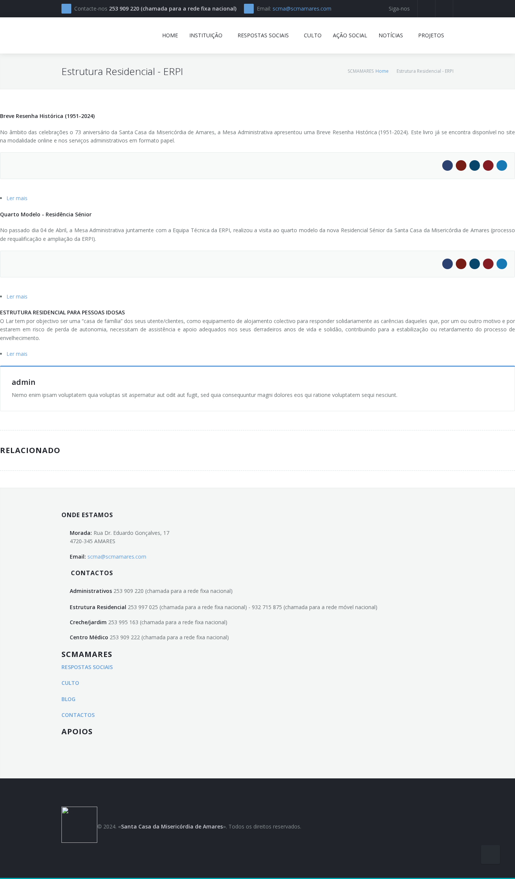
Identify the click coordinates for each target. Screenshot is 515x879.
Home (382, 71)
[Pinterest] (488, 165)
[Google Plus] (461, 165)
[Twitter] (502, 165)
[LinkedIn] (474, 165)
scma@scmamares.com (302, 8)
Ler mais (17, 198)
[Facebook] (447, 165)
